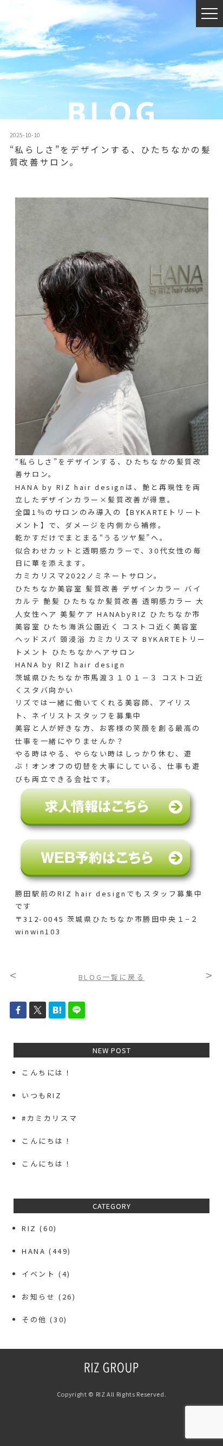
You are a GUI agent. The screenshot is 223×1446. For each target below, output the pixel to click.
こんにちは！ (47, 1141)
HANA (33, 1251)
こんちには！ (47, 1072)
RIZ (29, 1228)
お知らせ (38, 1296)
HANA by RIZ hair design (70, 664)
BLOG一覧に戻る (111, 977)
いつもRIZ (42, 1095)
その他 (34, 1319)
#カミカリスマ (54, 1118)
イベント (38, 1274)
